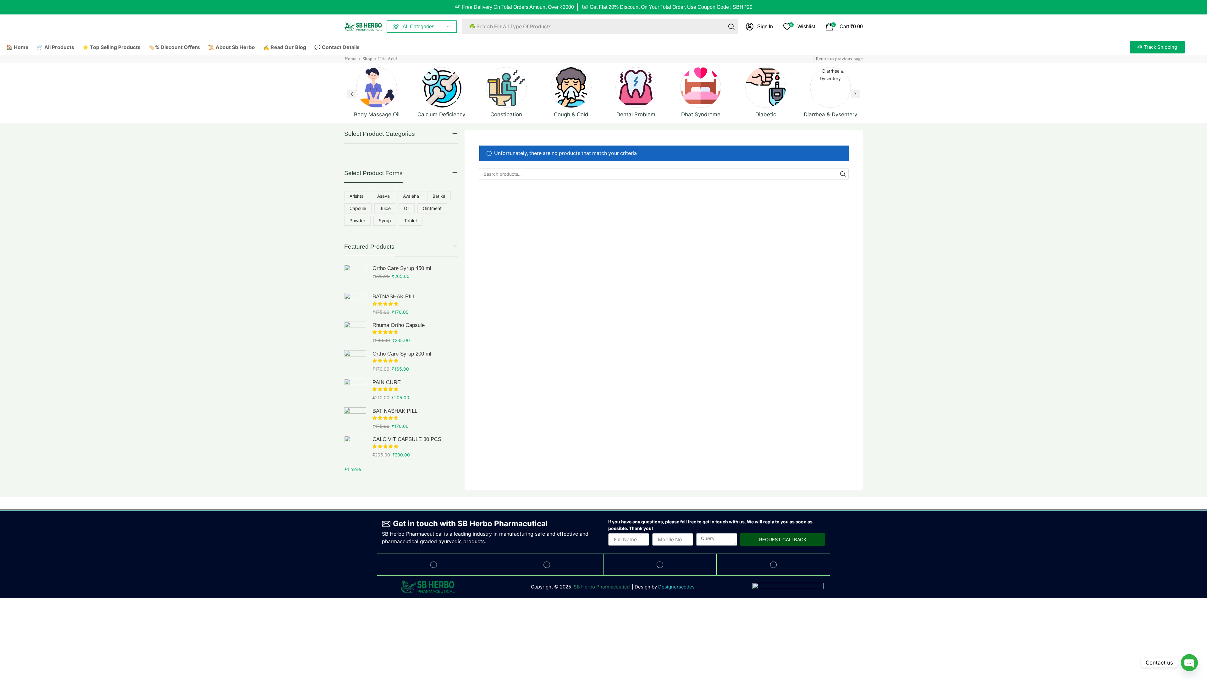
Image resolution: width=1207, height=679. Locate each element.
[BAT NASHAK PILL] (355, 418)
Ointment (432, 208)
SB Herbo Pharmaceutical (602, 587)
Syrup (385, 220)
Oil (406, 208)
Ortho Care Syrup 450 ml (401, 268)
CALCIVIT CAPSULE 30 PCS (406, 439)
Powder (357, 220)
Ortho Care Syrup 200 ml (401, 354)
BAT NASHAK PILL (394, 411)
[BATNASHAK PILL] (355, 304)
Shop (367, 58)
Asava (383, 196)
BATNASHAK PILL (394, 297)
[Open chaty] (1189, 662)
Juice (385, 208)
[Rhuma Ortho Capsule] (355, 333)
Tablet (410, 220)
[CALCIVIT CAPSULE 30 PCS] (355, 447)
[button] (759, 27)
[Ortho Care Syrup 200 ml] (355, 361)
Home (350, 58)
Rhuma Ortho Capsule (398, 325)
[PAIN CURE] (355, 390)
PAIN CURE (386, 382)
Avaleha (411, 196)
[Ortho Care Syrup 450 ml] (355, 276)
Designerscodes (676, 587)
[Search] (731, 26)
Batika (439, 196)
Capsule (358, 208)
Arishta (357, 196)
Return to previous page (839, 58)
